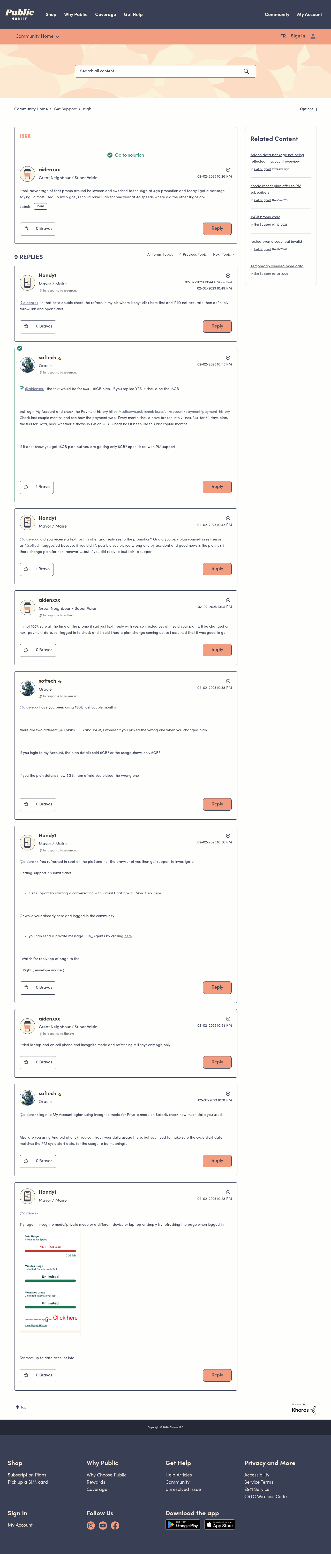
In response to (60, 290)
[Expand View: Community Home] (57, 37)
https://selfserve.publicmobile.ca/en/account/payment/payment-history (169, 412)
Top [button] (23, 1408)
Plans (40, 206)
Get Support (65, 109)
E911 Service (256, 1489)
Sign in (298, 36)
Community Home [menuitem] (35, 36)
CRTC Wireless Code (265, 1496)
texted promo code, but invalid (276, 242)
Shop (51, 14)
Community (277, 14)
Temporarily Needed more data (277, 266)
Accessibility (256, 1475)
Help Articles (179, 1475)
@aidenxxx (29, 303)
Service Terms (258, 1482)
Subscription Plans (27, 1475)
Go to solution (129, 155)
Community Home (31, 109)
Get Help (133, 14)
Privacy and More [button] (270, 1463)
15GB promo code (265, 217)
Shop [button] (15, 1463)
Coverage (105, 14)
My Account (309, 14)
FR (283, 36)
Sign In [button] (17, 1513)
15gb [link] (87, 109)
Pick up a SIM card (28, 1482)
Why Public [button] (102, 1463)
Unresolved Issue (183, 1489)
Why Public (75, 14)
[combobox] (165, 71)
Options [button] (306, 109)
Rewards (96, 1482)
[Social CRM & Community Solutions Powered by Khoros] (303, 1409)
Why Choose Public (106, 1475)
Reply (217, 228)
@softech (32, 546)
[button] (26, 229)
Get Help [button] (178, 1463)
